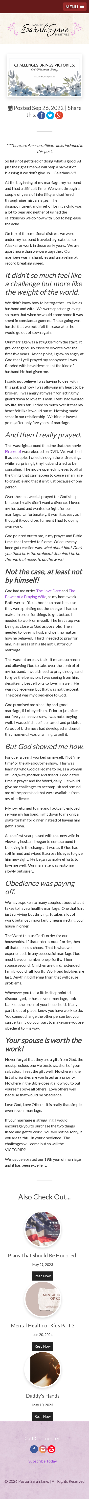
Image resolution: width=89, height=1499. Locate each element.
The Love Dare (48, 590)
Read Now (43, 1276)
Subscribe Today (42, 1461)
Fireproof (13, 451)
